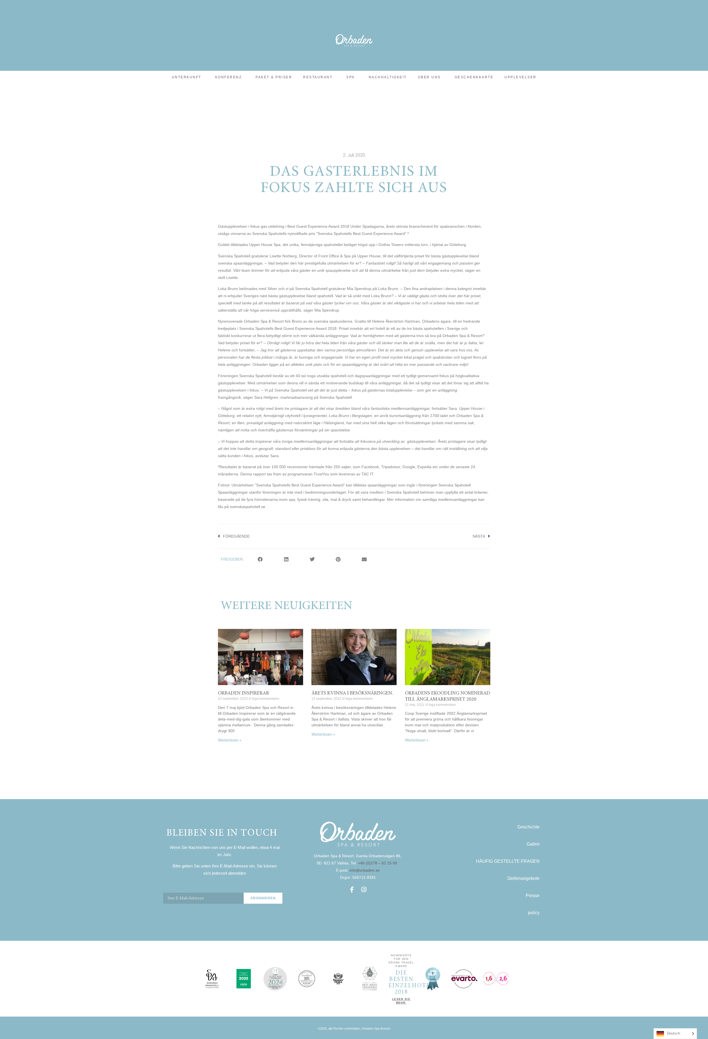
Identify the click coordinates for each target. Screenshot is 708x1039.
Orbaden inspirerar (243, 693)
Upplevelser (520, 77)
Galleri (533, 844)
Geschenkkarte (474, 77)
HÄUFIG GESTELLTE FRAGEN (508, 861)
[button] (260, 559)
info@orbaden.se (365, 870)
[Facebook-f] (352, 890)
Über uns (429, 77)
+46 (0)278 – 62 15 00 (378, 863)
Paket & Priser (274, 77)
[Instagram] (364, 890)
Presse (533, 895)
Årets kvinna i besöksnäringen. (352, 693)
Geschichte (528, 827)
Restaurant (317, 77)
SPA (350, 77)
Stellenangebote (523, 878)
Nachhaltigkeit (388, 77)
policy (534, 912)
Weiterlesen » (229, 740)
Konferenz (228, 77)
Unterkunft (186, 77)
